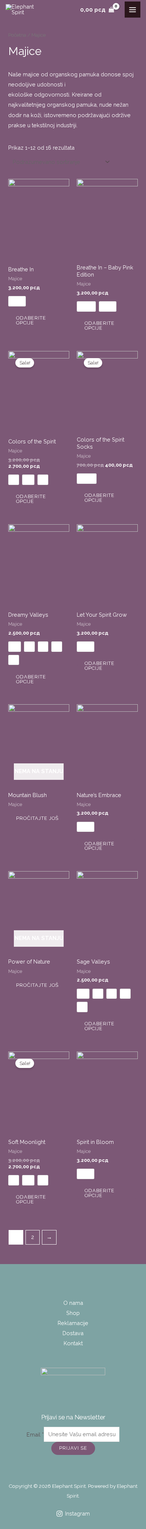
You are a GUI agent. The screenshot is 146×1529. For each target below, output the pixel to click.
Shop (73, 1313)
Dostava (73, 1333)
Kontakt (73, 1343)
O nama (73, 1303)
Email (35, 1434)
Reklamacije (73, 1323)
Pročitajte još (37, 818)
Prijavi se (73, 1448)
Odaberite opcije (31, 320)
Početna (17, 35)
